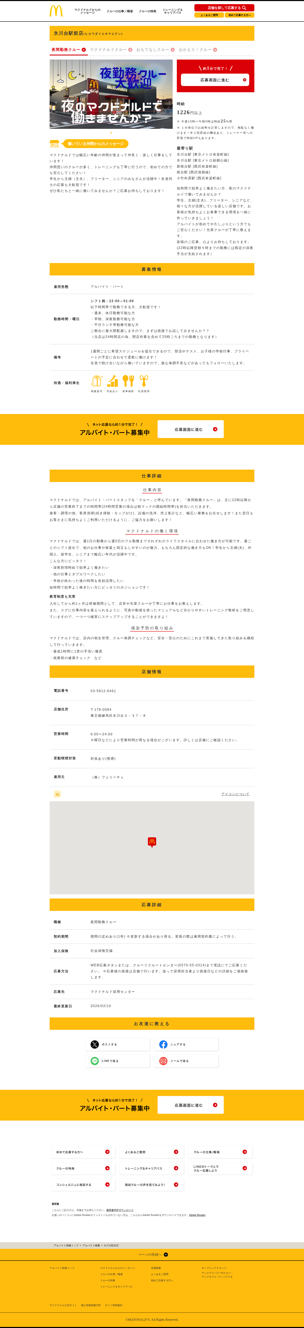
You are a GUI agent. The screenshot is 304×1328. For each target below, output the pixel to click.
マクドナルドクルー (108, 50)
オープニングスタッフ (214, 1268)
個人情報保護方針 (91, 1305)
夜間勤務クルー (66, 50)
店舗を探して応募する (224, 8)
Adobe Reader (197, 1215)
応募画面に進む (215, 80)
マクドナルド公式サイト (63, 1305)
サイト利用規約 (113, 1305)
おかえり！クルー (195, 50)
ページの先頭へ (150, 1254)
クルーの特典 (147, 11)
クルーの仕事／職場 (120, 11)
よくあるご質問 (209, 15)
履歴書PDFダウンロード (120, 1210)
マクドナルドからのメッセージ (87, 11)
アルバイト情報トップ (62, 1268)
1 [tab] (111, 133)
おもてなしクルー (153, 50)
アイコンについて (235, 794)
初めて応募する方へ (240, 15)
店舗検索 (156, 1268)
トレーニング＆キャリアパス (173, 11)
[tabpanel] (111, 94)
